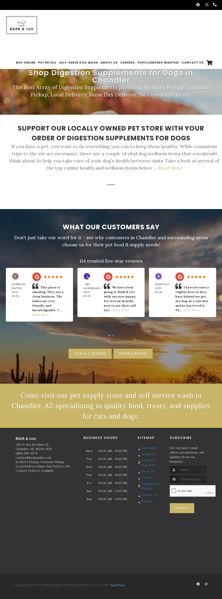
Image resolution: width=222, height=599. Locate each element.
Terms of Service (77, 585)
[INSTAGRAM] (206, 5)
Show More (40, 315)
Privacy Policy (53, 585)
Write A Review (133, 353)
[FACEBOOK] (198, 5)
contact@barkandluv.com (33, 458)
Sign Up (182, 508)
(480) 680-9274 (26, 453)
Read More (170, 168)
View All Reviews (90, 353)
